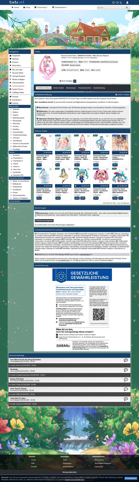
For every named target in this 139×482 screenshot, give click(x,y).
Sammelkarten (18, 132)
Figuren (15, 115)
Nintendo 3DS (18, 175)
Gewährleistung (99, 88)
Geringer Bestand (18, 76)
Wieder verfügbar (18, 79)
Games (12, 152)
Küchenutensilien (19, 195)
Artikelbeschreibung (43, 88)
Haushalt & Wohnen (16, 178)
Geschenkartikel (18, 83)
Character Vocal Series (78, 57)
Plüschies (16, 123)
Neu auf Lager (17, 70)
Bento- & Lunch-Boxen (21, 181)
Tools (65, 460)
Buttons (15, 112)
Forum (33, 460)
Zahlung (15, 103)
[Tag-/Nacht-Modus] (117, 2)
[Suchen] (126, 7)
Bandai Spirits (75, 65)
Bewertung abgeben (45, 220)
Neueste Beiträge (16, 355)
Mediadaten (67, 463)
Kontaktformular (64, 260)
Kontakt (34, 467)
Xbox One (16, 169)
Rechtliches (16, 100)
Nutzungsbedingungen (103, 463)
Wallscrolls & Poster (20, 146)
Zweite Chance (17, 89)
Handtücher (17, 189)
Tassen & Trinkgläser (20, 198)
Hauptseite (16, 56)
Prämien (15, 62)
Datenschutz (99, 460)
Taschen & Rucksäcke (21, 143)
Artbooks (16, 109)
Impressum (99, 467)
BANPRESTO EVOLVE (109, 62)
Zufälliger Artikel (18, 92)
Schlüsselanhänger (20, 135)
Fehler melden (123, 94)
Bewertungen (71, 88)
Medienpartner (68, 467)
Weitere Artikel (58, 88)
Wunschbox (16, 65)
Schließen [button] (132, 478)
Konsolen (16, 155)
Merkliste (15, 59)
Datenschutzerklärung (74, 480)
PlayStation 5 (18, 161)
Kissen (15, 192)
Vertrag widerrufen (69, 472)
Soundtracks (17, 141)
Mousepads (17, 121)
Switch (15, 164)
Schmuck (16, 138)
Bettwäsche (17, 184)
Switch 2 (16, 166)
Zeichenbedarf (14, 201)
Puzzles (16, 126)
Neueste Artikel (17, 73)
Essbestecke (17, 187)
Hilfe (33, 463)
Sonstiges (16, 149)
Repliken (16, 129)
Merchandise (14, 106)
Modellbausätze (18, 118)
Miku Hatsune (93, 57)
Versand (15, 97)
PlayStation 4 (18, 158)
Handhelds (17, 172)
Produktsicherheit (84, 88)
